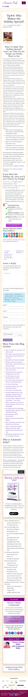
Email (5, 311)
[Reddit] (9, 234)
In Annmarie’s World (10, 552)
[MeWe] (17, 234)
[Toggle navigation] (24, 2)
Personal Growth (9, 561)
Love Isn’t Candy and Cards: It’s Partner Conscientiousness (15, 381)
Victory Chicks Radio (13, 578)
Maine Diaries (11, 554)
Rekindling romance (13, 544)
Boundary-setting (12, 529)
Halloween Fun (14, 241)
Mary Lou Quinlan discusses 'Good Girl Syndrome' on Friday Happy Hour (8, 255)
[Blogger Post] (12, 236)
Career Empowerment (10, 521)
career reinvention (12, 523)
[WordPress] (14, 236)
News (8, 556)
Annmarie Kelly (7, 27)
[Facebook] (4, 234)
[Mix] (19, 234)
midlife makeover (12, 592)
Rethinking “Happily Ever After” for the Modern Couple (15, 435)
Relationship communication (15, 548)
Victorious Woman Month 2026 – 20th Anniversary (15, 369)
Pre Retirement (11, 525)
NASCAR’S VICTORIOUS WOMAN (15, 360)
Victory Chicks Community (14, 604)
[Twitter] (7, 234)
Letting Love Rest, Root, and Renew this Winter (14, 387)
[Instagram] (9, 236)
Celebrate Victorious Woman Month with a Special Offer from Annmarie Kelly (15, 364)
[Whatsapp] (22, 234)
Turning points (11, 565)
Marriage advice (11, 537)
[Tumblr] (17, 236)
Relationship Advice (12, 546)
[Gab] (4, 236)
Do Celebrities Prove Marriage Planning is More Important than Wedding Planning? (15, 410)
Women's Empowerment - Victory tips (13, 460)
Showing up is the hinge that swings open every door (14, 373)
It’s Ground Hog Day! (12, 384)
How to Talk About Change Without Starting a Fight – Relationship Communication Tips (14, 429)
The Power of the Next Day (14, 390)
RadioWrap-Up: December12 (20, 251)
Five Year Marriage (9, 527)
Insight (9, 590)
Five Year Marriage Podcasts (15, 533)
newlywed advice (12, 542)
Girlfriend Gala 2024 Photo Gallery (14, 668)
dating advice (11, 531)
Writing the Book (12, 559)
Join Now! (17, 613)
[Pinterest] (14, 234)
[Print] (19, 236)
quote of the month (13, 576)
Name (5, 305)
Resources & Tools (9, 567)
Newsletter (10, 569)
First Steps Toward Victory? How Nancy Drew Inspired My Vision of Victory (15, 356)
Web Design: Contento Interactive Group (9, 692)
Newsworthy (10, 571)
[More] (22, 236)
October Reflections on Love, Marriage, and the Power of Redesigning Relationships (14, 394)
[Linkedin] (12, 234)
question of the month (14, 574)
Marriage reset (11, 540)
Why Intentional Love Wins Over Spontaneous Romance (15, 423)
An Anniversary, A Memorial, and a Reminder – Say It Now (15, 399)
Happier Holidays (19, 166)
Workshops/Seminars (13, 580)
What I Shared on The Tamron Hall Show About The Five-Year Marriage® (15, 404)
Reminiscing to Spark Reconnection (12, 415)
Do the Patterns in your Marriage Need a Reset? (13, 377)
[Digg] (7, 236)
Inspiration (10, 563)
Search (21, 472)
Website (5, 317)
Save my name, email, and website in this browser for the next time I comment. (14, 327)
